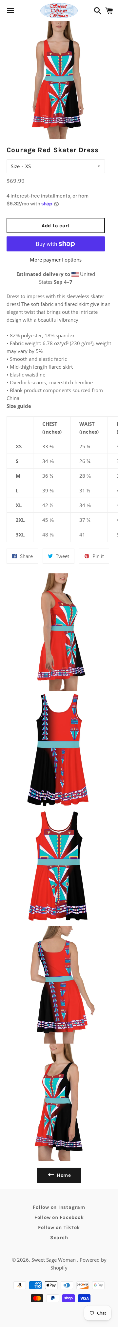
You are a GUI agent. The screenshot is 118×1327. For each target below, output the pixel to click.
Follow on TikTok (59, 1227)
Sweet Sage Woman (54, 1259)
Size (15, 166)
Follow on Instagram (59, 1207)
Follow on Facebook (59, 1217)
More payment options (56, 259)
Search (59, 1237)
